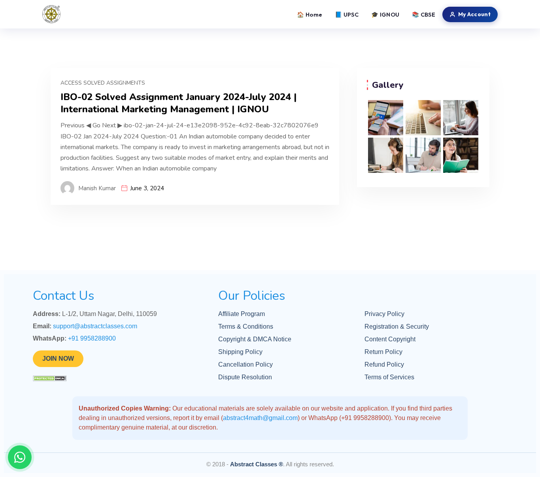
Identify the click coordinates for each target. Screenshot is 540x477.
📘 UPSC (347, 14)
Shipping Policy (240, 351)
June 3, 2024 (147, 188)
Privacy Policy (384, 313)
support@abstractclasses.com (95, 326)
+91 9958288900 (92, 338)
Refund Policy (384, 364)
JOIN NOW (58, 358)
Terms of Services (389, 377)
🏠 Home (309, 14)
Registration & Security (396, 326)
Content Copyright (389, 339)
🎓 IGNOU (385, 14)
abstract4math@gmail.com (260, 418)
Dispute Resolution (245, 377)
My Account (474, 14)
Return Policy (383, 351)
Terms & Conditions (245, 326)
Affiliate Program (241, 313)
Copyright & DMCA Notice (254, 339)
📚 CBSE (423, 14)
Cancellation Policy (245, 364)
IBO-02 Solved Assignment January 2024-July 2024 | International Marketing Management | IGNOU (178, 103)
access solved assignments (102, 83)
